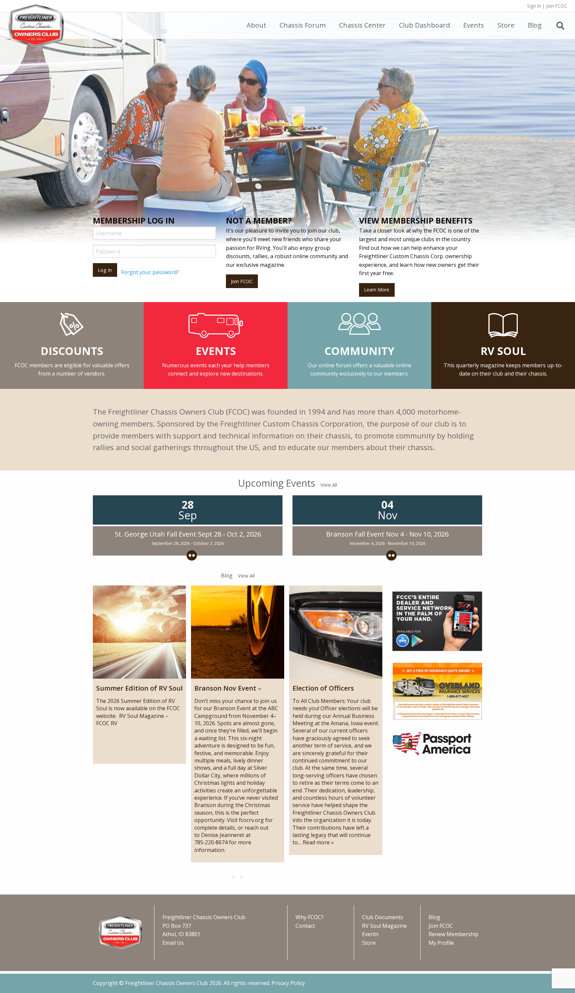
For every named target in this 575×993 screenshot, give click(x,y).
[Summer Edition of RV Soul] (139, 632)
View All (328, 485)
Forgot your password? (150, 272)
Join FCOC (556, 6)
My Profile (441, 942)
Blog (434, 917)
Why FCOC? (309, 917)
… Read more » (316, 842)
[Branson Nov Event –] (237, 632)
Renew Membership (454, 934)
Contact (305, 925)
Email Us (173, 942)
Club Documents (382, 917)
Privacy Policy (288, 983)
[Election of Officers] (335, 632)
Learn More (376, 289)
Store (369, 942)
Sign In (534, 6)
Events (370, 934)
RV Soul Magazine (384, 925)
